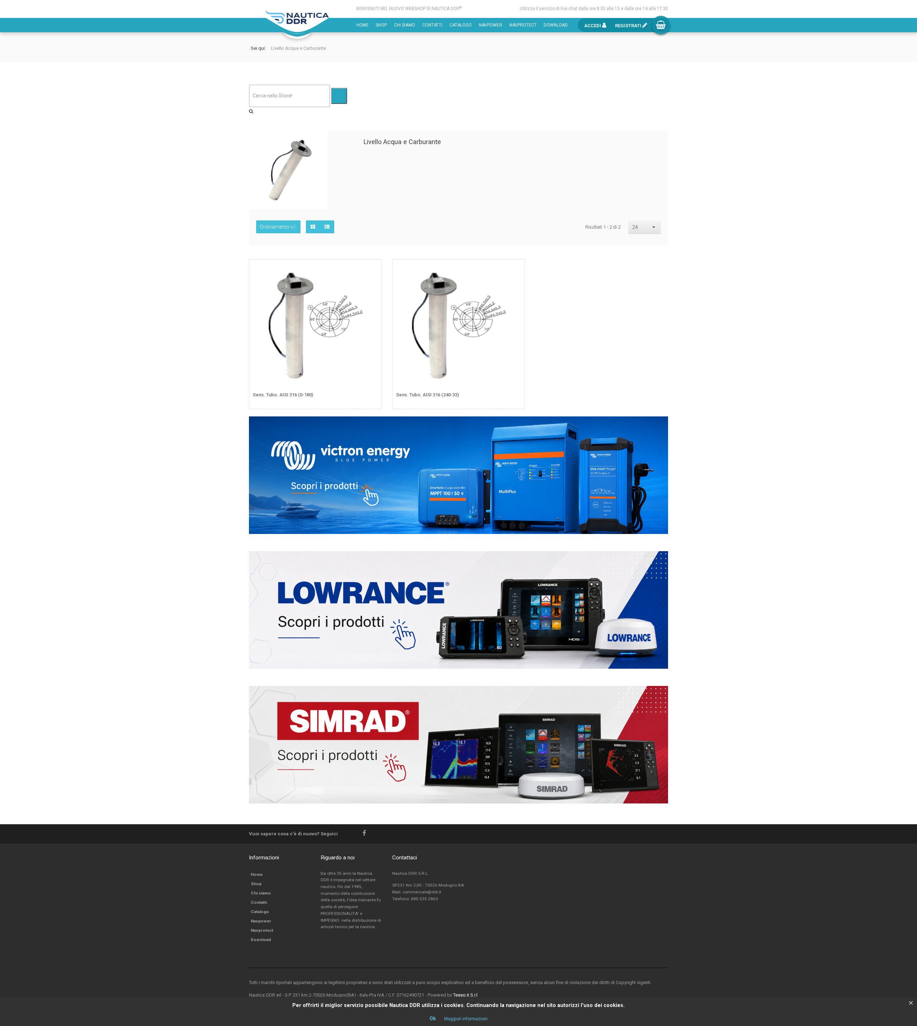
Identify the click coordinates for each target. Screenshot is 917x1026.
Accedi (593, 25)
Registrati (628, 25)
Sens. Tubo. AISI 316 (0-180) (283, 394)
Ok (432, 1018)
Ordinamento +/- (278, 227)
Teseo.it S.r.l (465, 995)
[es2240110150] (371, 270)
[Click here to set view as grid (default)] (313, 226)
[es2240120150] (514, 270)
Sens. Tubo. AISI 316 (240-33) (427, 394)
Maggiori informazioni (466, 1018)
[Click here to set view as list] (327, 226)
